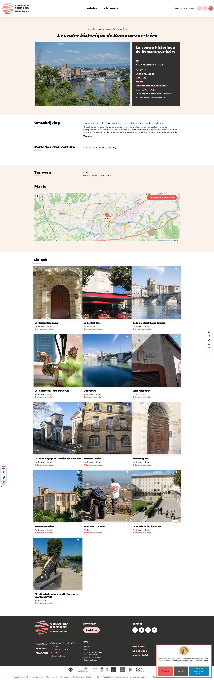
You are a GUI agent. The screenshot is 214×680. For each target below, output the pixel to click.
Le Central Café (92, 323)
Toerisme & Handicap (92, 652)
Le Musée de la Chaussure (147, 526)
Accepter (165, 671)
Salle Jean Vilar (141, 390)
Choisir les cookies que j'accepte (199, 671)
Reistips (92, 8)
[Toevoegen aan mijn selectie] (78, 269)
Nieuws (86, 647)
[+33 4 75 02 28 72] (209, 340)
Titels (98, 677)
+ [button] (37, 196)
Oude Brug (90, 390)
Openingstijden (58, 656)
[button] (39, 74)
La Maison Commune (46, 323)
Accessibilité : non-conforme (115, 677)
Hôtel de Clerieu (92, 458)
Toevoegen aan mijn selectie (151, 97)
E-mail (141, 82)
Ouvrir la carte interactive (162, 197)
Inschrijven (91, 630)
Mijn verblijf (111, 8)
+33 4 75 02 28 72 (146, 74)
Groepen (179, 8)
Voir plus (87, 136)
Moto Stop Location (94, 526)
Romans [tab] (41, 648)
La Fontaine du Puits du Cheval (52, 390)
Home (89, 29)
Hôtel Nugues (140, 458)
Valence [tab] (41, 643)
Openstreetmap (167, 240)
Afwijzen (181, 671)
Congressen (189, 8)
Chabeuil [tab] (41, 653)
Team (85, 649)
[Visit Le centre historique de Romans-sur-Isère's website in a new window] (209, 344)
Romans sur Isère (44, 526)
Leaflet (158, 240)
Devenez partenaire (92, 657)
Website (142, 78)
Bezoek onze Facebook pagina (152, 85)
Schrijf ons (56, 653)
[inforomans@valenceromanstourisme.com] (209, 347)
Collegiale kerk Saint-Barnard (149, 323)
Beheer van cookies (139, 677)
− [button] (37, 199)
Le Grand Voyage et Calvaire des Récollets (58, 458)
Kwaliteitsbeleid (90, 655)
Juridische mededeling (83, 677)
